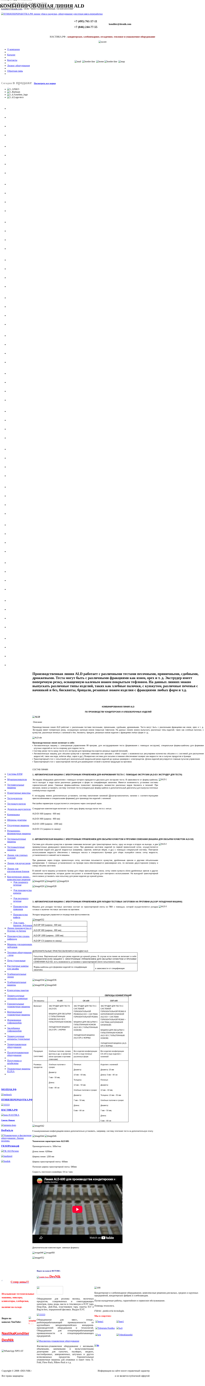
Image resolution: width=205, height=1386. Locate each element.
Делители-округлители (19, 809)
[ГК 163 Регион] (10, 1151)
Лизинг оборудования (18, 65)
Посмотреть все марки (45, 83)
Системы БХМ (14, 774)
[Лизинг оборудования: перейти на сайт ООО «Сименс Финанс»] (8, 1125)
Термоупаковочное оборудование (16, 1045)
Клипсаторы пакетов (18, 990)
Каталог (11, 54)
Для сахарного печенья (20, 883)
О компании (13, 49)
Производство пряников (20, 907)
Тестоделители (14, 798)
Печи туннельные (16, 960)
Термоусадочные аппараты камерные (17, 997)
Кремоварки (13, 814)
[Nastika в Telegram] (105, 1328)
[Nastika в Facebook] (120, 1321)
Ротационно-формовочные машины (19, 832)
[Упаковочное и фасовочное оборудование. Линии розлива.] (16, 1141)
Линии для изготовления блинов (18, 870)
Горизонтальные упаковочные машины (18, 1005)
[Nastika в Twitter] (119, 1328)
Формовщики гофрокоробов (14, 1021)
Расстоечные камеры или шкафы (18, 967)
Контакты (12, 60)
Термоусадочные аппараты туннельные (18, 1037)
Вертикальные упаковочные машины (18, 1013)
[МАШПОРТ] (6, 1156)
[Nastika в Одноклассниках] (124, 1334)
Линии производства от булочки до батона (19, 929)
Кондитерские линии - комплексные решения (18, 878)
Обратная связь (15, 71)
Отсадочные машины (18, 825)
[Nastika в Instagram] (99, 1321)
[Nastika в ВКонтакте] (98, 1334)
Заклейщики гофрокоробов (14, 1029)
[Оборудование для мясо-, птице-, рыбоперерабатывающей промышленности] (5, 1104)
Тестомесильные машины (15, 786)
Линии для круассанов (18, 863)
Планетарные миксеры (19, 793)
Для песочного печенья (20, 899)
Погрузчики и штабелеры (14, 1062)
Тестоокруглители (16, 803)
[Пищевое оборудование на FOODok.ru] (5, 1161)
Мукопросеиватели (17, 779)
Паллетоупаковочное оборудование (18, 1053)
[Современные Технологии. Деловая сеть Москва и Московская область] (96, 1345)
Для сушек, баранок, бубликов (22, 924)
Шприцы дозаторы (17, 820)
